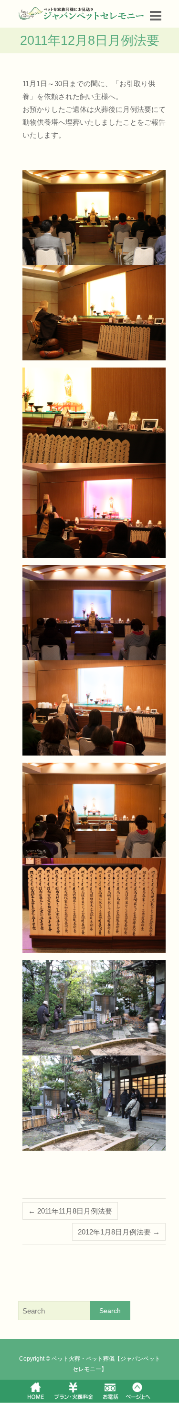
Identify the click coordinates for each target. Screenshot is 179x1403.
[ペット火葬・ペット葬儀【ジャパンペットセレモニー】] (81, 13)
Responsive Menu (155, 15)
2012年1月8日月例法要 (119, 1232)
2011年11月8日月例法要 (70, 1211)
